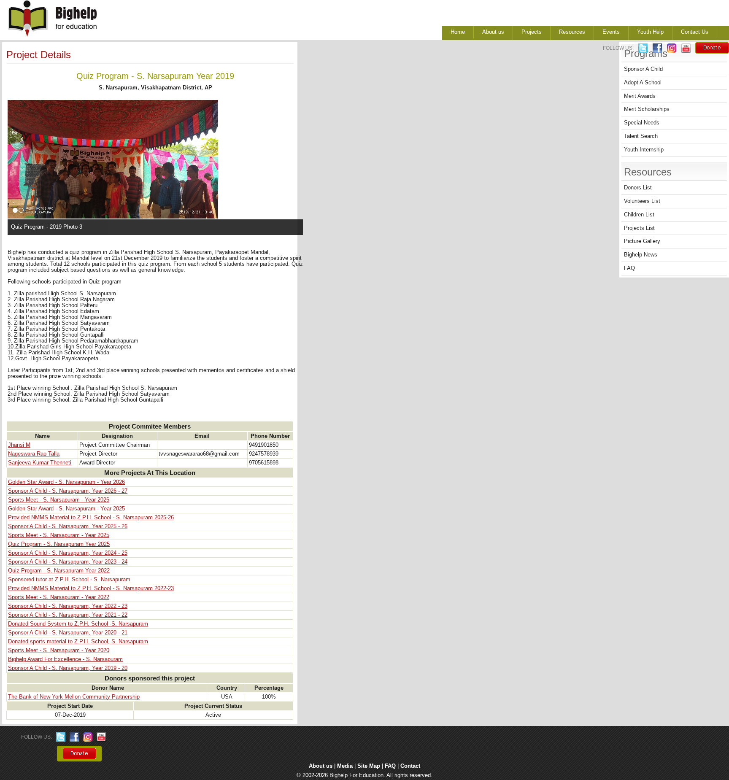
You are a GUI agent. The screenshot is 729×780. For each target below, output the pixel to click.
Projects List (639, 228)
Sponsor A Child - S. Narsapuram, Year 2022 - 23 (67, 606)
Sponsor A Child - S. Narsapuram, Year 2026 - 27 (67, 491)
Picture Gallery (642, 241)
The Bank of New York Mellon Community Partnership (74, 697)
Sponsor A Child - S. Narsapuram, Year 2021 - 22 (67, 615)
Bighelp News (640, 255)
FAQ (629, 268)
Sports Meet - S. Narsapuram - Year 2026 (58, 500)
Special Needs (641, 123)
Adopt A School (643, 83)
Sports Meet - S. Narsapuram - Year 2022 (58, 597)
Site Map (368, 766)
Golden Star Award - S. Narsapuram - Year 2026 (66, 482)
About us (493, 32)
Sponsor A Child (643, 69)
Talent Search (641, 136)
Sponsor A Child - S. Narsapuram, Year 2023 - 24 (67, 562)
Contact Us (694, 32)
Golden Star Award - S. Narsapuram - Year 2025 (66, 509)
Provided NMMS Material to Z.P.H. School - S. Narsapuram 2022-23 (91, 588)
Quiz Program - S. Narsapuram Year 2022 (59, 571)
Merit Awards (640, 96)
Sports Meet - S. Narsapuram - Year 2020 (58, 650)
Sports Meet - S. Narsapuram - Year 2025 (58, 535)
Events (611, 32)
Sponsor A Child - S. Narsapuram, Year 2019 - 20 (67, 668)
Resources (572, 32)
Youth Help (650, 32)
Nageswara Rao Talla (33, 454)
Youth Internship (644, 150)
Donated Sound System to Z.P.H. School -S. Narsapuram (78, 624)
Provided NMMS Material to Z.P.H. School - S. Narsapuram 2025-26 (91, 518)
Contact (410, 766)
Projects (531, 32)
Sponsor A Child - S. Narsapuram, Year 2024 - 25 (67, 553)
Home (458, 32)
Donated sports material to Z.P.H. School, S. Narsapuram (78, 642)
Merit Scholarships (647, 109)
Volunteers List (642, 201)
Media (345, 766)
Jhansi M (19, 445)
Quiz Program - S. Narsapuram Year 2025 (59, 544)
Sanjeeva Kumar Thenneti (39, 463)
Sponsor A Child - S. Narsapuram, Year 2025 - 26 (67, 526)
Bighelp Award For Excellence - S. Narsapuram (65, 659)
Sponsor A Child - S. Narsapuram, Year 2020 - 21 (67, 633)
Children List (639, 215)
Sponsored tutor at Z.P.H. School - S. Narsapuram (69, 580)
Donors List (638, 188)
